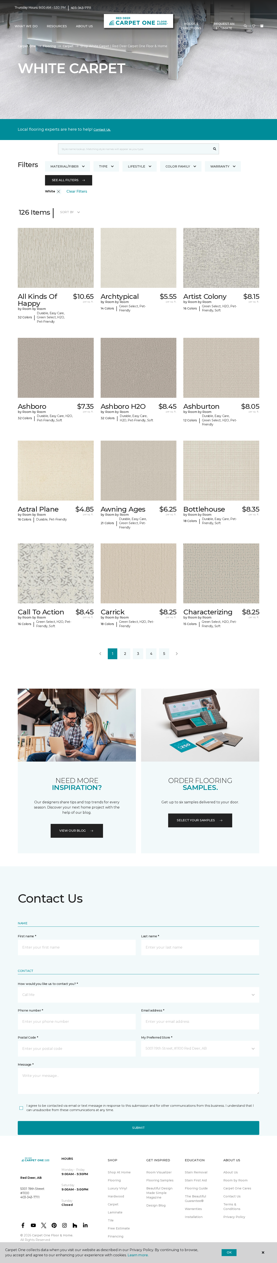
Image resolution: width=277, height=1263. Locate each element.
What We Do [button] (26, 26)
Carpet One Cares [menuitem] (237, 1188)
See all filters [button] (65, 180)
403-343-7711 (81, 8)
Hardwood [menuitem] (116, 1196)
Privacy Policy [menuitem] (234, 1217)
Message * (25, 1064)
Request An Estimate (224, 26)
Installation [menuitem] (194, 1217)
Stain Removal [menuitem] (196, 1172)
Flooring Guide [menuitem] (196, 1188)
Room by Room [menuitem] (235, 1180)
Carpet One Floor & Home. (52, 1235)
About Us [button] (84, 26)
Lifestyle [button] (136, 166)
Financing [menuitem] (115, 1236)
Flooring (49, 46)
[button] (245, 26)
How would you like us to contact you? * (48, 983)
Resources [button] (57, 26)
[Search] (215, 148)
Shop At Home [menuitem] (119, 1172)
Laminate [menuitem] (115, 1212)
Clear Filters (76, 191)
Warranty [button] (219, 166)
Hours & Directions (191, 26)
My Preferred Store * (156, 1037)
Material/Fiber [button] (64, 166)
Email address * (152, 1010)
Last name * (150, 936)
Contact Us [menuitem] (232, 1196)
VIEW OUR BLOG (72, 831)
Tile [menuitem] (111, 1220)
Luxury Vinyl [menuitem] (117, 1188)
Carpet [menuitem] (113, 1204)
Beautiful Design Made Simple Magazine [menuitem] (159, 1192)
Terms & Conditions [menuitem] (231, 1206)
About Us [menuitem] (230, 1172)
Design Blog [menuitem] (156, 1205)
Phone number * (30, 1010)
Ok (229, 1252)
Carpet (68, 46)
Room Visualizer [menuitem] (159, 1172)
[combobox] (134, 148)
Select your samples (196, 820)
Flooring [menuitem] (114, 1180)
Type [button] (103, 166)
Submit (138, 1128)
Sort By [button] (67, 212)
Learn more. (137, 1255)
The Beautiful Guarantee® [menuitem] (195, 1198)
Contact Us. (102, 130)
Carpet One (27, 46)
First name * (27, 936)
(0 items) (261, 25)
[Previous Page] (100, 653)
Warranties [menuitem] (193, 1209)
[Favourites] (254, 26)
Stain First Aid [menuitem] (196, 1180)
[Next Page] (177, 653)
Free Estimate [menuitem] (119, 1228)
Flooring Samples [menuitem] (160, 1180)
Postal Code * (28, 1037)
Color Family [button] (178, 166)
